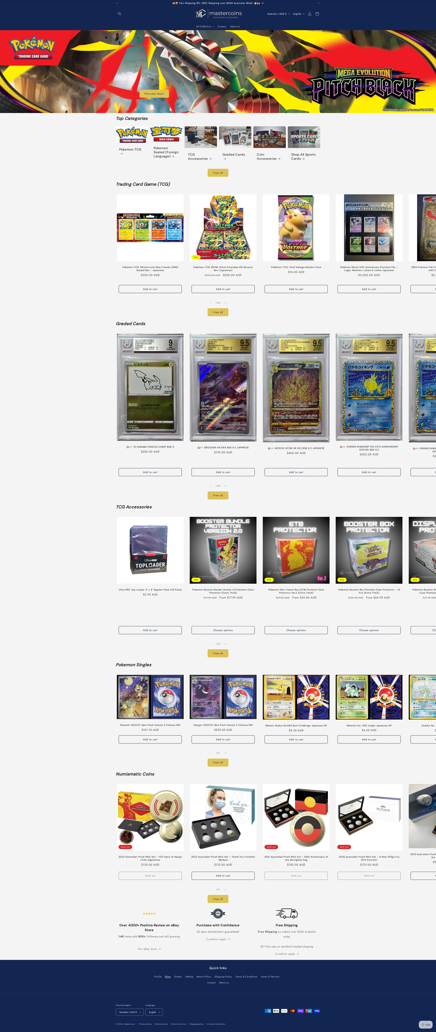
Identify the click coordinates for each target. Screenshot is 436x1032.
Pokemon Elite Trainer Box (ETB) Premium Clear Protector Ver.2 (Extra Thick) (296, 591)
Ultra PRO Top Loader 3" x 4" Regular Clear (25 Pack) (150, 589)
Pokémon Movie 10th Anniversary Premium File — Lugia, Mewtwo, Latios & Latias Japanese (369, 269)
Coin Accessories (267, 157)
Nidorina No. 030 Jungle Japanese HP (369, 725)
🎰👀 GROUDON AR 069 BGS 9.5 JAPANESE (223, 447)
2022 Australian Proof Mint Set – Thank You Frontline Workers (223, 859)
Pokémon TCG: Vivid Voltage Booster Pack (296, 267)
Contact (211, 982)
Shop (168, 976)
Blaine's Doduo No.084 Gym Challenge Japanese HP (296, 725)
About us (224, 982)
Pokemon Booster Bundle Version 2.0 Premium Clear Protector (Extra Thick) (223, 591)
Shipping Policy (223, 976)
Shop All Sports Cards (303, 157)
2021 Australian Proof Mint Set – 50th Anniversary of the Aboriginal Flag (296, 859)
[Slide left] (210, 302)
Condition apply (216, 939)
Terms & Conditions (246, 976)
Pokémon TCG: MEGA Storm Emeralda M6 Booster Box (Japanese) (223, 269)
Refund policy (161, 1024)
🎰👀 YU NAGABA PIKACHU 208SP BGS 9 (150, 447)
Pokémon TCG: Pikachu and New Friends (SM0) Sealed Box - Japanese (150, 269)
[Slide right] (225, 302)
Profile (157, 976)
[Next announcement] (319, 3)
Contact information (216, 1024)
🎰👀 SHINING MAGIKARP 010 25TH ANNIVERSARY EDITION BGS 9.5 (369, 448)
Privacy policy (145, 1024)
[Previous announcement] (117, 3)
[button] (119, 14)
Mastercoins (129, 1024)
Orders (178, 976)
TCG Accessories (198, 157)
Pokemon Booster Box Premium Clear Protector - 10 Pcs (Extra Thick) (369, 591)
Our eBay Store (147, 949)
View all (218, 173)
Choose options (223, 630)
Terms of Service (270, 976)
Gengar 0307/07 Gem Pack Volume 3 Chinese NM (223, 725)
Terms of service (178, 1024)
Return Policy (204, 976)
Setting (189, 976)
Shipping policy (196, 1024)
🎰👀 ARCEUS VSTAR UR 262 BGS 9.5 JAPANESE (296, 448)
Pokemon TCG (130, 149)
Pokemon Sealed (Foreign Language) (166, 152)
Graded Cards (233, 155)
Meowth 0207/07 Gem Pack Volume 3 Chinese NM (150, 725)
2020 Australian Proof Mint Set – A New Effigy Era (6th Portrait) (369, 859)
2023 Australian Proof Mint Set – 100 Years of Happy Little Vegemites (150, 859)
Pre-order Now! (154, 93)
